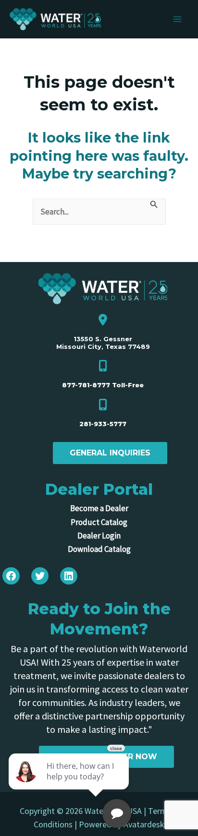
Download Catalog (99, 549)
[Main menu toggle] (178, 19)
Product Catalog (99, 522)
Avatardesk (144, 824)
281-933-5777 (102, 424)
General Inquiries (110, 452)
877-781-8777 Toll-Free (103, 385)
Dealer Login (99, 535)
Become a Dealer (99, 508)
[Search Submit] (154, 205)
